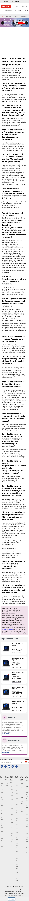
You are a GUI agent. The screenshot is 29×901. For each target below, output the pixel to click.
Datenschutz (8, 889)
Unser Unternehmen (2, 784)
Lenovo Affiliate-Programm (17, 856)
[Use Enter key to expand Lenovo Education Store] (24, 1)
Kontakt (22, 784)
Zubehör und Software (12, 825)
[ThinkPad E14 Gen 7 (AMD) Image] (6, 663)
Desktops (12, 804)
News (2, 789)
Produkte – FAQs (22, 803)
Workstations (12, 810)
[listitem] (14, 648)
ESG (1, 813)
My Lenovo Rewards (17, 826)
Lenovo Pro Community (17, 796)
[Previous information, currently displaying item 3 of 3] (2, 23)
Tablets (12, 800)
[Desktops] (18, 16)
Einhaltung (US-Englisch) (2, 807)
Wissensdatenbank (17, 879)
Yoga (27, 802)
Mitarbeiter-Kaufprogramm (17, 866)
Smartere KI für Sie (12, 791)
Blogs (17, 832)
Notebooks (12, 785)
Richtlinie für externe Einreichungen (11, 893)
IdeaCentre (27, 829)
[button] (11, 899)
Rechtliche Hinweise (2, 818)
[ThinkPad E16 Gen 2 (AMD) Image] (6, 649)
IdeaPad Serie (27, 798)
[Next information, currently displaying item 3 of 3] (26, 23)
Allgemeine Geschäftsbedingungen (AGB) (14, 895)
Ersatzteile (12, 844)
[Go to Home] (6, 6)
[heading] (19, 644)
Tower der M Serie (27, 820)
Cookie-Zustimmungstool (17, 889)
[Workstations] (27, 16)
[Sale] (4, 16)
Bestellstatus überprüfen (22, 795)
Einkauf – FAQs (22, 809)
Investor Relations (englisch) (2, 797)
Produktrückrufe (12, 839)
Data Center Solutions (12, 817)
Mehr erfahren (16, 652)
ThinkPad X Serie (27, 788)
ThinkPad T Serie (27, 782)
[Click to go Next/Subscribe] (22, 762)
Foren (17, 835)
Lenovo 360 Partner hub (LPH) (7, 785)
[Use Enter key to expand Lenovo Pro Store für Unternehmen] (12, 1)
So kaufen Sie (17, 839)
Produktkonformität (17, 846)
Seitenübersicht (19, 891)
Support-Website (7, 629)
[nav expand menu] (2, 11)
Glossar (17, 873)
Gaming (12, 796)
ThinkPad (27, 793)
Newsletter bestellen (17, 810)
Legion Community (17, 802)
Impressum (22, 893)
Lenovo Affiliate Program (2, 836)
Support (22, 788)
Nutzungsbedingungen (10, 891)
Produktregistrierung (17, 817)
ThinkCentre (27, 825)
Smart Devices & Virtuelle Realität (27, 811)
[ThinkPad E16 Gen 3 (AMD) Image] (6, 706)
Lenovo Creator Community (17, 786)
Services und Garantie (12, 833)
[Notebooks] (11, 16)
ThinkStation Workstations (27, 841)
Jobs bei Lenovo (2, 826)
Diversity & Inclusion (2, 845)
